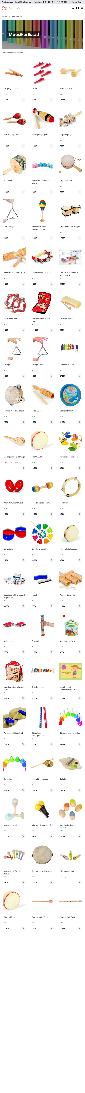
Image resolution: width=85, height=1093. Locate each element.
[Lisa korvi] (23, 100)
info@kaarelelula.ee (76, 2)
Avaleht (4, 17)
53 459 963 (63, 2)
